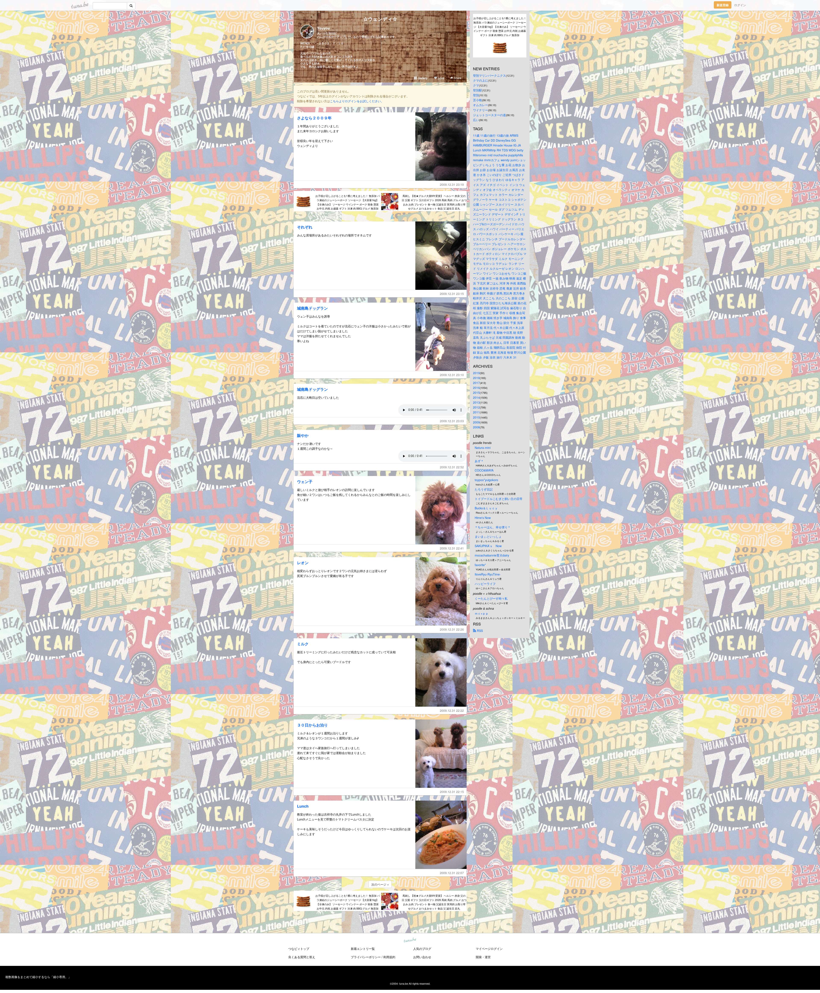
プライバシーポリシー (366, 957)
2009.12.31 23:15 (452, 293)
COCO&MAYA (484, 470)
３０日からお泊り (312, 725)
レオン (303, 562)
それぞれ (304, 227)
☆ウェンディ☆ (380, 18)
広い (476, 120)
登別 (476, 95)
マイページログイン (489, 948)
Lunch (303, 806)
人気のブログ (422, 948)
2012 (476, 407)
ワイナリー (480, 110)
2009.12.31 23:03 (452, 421)
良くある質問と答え (301, 957)
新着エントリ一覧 (363, 948)
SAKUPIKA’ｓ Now (488, 546)
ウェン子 (304, 481)
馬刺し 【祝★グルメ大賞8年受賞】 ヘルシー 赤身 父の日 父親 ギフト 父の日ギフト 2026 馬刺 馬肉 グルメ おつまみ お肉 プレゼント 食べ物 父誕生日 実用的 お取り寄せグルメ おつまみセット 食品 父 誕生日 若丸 (434, 202)
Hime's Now (483, 518)
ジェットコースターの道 (489, 115)
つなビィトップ (298, 948)
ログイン (740, 5)
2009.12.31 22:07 (452, 873)
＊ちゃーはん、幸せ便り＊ (493, 527)
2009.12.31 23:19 (452, 184)
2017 (476, 383)
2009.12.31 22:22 (452, 710)
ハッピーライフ (485, 583)
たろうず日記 (484, 489)
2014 (476, 397)
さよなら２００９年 (314, 118)
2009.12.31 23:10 (452, 375)
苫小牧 (477, 100)
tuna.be (409, 940)
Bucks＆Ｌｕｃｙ (486, 508)
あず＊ (479, 461)
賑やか (303, 435)
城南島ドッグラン (312, 308)
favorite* (480, 565)
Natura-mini (483, 447)
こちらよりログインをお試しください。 (357, 101)
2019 (476, 373)
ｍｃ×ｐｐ (481, 613)
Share (457, 78)
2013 (476, 402)
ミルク (303, 644)
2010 (476, 417)
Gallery (422, 78)
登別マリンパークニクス (489, 75)
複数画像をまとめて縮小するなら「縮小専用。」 (38, 977)
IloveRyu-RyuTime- (488, 574)
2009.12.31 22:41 (452, 548)
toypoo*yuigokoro (486, 480)
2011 (476, 412)
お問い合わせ (422, 957)
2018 (476, 378)
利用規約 (389, 957)
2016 (476, 387)
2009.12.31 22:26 (452, 629)
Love (440, 78)
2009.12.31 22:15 (452, 791)
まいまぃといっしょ (488, 536)
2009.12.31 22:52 (452, 467)
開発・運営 (483, 957)
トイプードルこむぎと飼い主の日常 (499, 499)
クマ (476, 85)
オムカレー (480, 105)
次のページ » (380, 884)
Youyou (323, 28)
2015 (476, 392)
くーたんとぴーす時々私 (491, 598)
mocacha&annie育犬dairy (492, 555)
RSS (479, 630)
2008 (476, 427)
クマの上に (480, 80)
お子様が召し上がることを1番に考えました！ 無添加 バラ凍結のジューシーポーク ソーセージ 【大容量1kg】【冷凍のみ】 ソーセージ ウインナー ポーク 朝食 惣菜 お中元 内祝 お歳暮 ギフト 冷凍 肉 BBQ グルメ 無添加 (347, 202)
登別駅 (477, 90)
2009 (476, 422)
